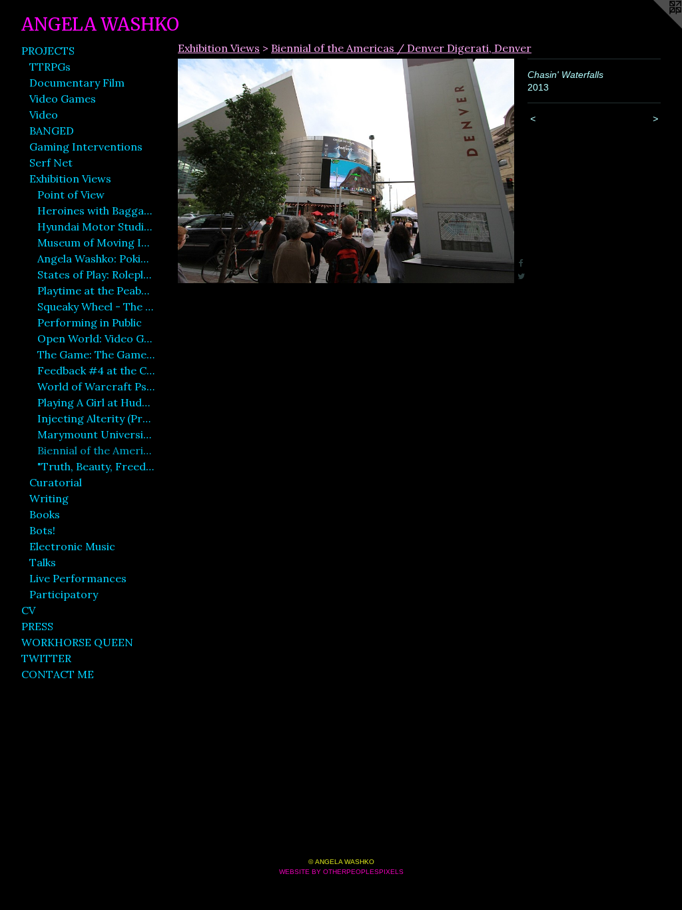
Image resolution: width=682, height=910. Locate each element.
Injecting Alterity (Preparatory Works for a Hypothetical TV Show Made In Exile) (96, 418)
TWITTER (46, 658)
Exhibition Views (70, 178)
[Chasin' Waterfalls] (346, 171)
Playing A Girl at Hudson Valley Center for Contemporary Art (96, 402)
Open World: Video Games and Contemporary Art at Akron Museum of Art (96, 338)
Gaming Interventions (86, 146)
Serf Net (51, 162)
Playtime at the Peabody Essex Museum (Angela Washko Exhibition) (96, 290)
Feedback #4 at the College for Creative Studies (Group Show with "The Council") (96, 370)
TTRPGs (50, 66)
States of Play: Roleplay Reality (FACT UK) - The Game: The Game (96, 274)
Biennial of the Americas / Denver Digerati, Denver (96, 450)
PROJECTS (48, 50)
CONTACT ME (57, 674)
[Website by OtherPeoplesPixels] (655, 26)
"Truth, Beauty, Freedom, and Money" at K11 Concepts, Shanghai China (96, 466)
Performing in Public (89, 322)
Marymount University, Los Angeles (96, 434)
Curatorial (55, 482)
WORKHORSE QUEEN (77, 642)
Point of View (71, 194)
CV (28, 610)
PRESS (37, 626)
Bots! (42, 530)
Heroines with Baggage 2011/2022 (96, 210)
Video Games (62, 98)
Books (44, 514)
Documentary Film (77, 82)
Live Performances (78, 578)
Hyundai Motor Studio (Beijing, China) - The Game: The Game (96, 226)
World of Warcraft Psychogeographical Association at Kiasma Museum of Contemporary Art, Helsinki (96, 386)
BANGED (51, 130)
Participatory (63, 594)
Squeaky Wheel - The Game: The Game (96, 306)
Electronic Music (72, 546)
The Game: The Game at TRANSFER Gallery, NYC (96, 354)
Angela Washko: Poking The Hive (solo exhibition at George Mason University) (96, 258)
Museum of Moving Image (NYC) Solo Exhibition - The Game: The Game (96, 242)
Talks (42, 562)
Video (43, 114)
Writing (49, 498)
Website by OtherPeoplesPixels (341, 871)
